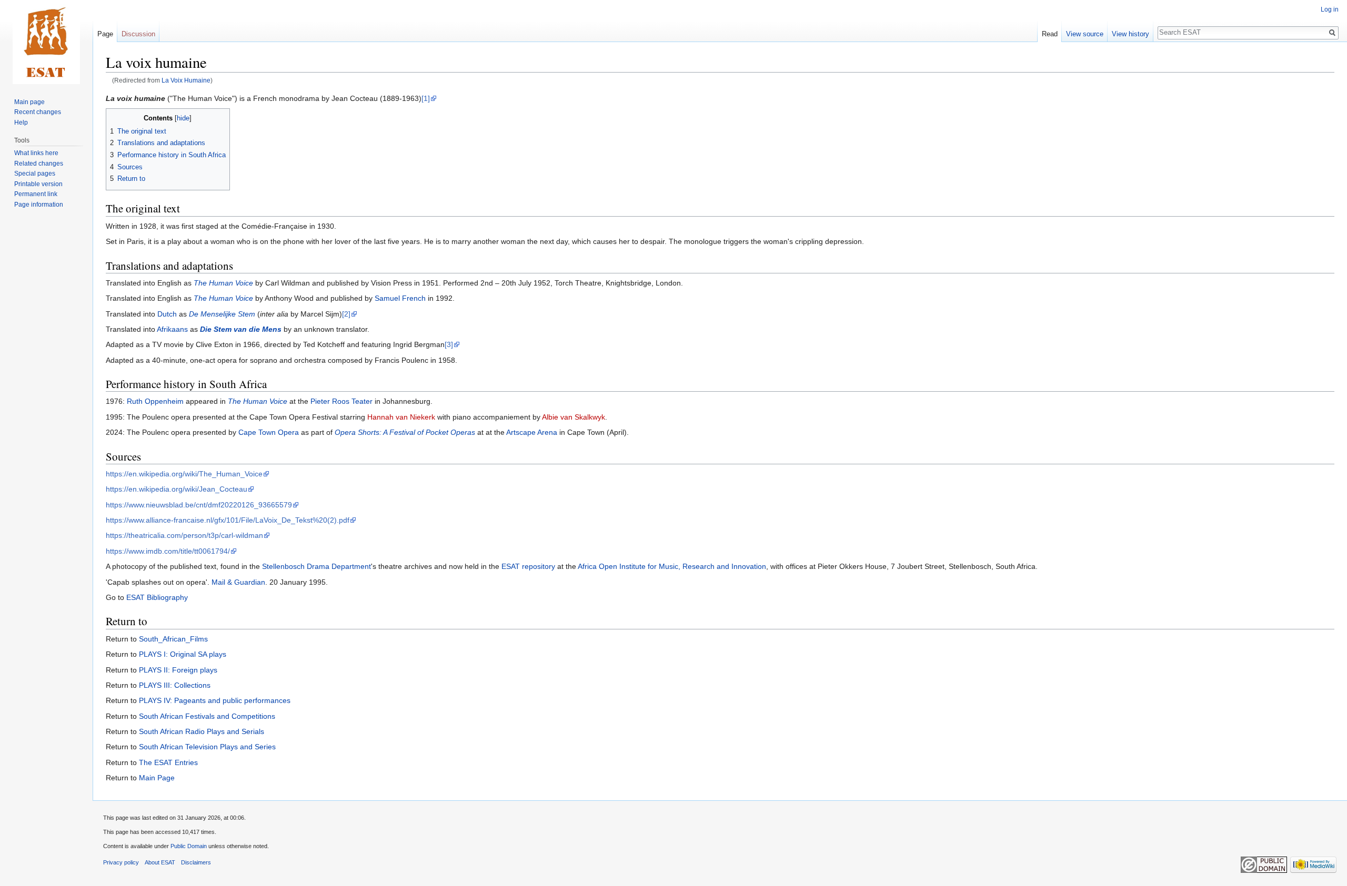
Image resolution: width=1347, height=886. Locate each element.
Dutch (167, 314)
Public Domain (188, 846)
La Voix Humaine (186, 80)
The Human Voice (223, 283)
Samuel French (400, 298)
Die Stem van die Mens (241, 329)
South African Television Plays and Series (207, 746)
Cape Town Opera (268, 432)
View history (1130, 34)
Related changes (38, 163)
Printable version (38, 184)
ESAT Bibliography (157, 597)
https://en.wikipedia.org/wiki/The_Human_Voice (184, 474)
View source (1084, 34)
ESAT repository (528, 566)
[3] (449, 344)
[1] (425, 98)
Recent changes (37, 112)
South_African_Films (173, 639)
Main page (29, 102)
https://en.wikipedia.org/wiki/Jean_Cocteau (176, 489)
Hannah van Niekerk (401, 417)
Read (1050, 34)
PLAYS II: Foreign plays (178, 670)
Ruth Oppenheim (155, 401)
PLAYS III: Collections (174, 685)
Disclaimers (196, 862)
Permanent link (35, 194)
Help (21, 122)
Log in (1330, 9)
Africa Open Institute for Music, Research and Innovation (672, 566)
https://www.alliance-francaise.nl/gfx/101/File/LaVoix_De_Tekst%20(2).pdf (227, 520)
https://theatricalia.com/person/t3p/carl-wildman (184, 535)
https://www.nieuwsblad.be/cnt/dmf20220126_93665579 (199, 505)
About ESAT (160, 862)
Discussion (138, 34)
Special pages (34, 173)
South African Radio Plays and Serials (201, 731)
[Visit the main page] (46, 42)
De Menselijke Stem (222, 314)
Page (105, 34)
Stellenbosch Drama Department (316, 566)
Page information (38, 204)
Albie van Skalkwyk (573, 417)
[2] (346, 314)
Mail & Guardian (238, 582)
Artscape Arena (531, 432)
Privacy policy (121, 862)
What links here (36, 153)
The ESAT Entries (168, 762)
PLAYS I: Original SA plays (182, 654)
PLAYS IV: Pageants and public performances (214, 700)
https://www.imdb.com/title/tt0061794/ (168, 551)
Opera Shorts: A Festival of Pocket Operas (405, 432)
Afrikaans (172, 329)
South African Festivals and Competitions (207, 716)
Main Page (157, 777)
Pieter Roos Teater (341, 401)
